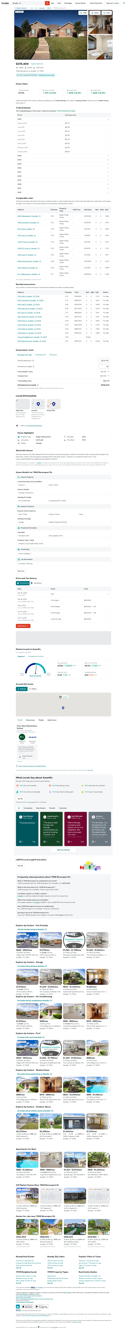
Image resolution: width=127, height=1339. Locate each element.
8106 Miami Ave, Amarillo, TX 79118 (30, 308)
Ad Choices (103, 1314)
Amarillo (42, 8)
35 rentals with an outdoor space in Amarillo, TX (35, 1111)
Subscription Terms (82, 1314)
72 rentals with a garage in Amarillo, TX (32, 966)
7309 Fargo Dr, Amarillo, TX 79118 (29, 333)
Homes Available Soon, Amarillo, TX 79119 (32, 337)
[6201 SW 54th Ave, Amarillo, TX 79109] (98, 1011)
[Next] (109, 945)
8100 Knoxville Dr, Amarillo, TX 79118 (30, 300)
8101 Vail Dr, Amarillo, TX (26, 229)
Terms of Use (72, 1314)
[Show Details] (108, 119)
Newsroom (55, 1314)
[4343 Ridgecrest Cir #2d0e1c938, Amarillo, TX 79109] (51, 1011)
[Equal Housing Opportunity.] (38, 1327)
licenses (68, 1292)
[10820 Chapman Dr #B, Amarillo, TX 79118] (74, 1121)
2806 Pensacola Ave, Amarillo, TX (29, 261)
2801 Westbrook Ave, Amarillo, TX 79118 (32, 341)
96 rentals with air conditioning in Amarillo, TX (34, 1000)
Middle (41, 720)
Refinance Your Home (46, 75)
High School (51, 720)
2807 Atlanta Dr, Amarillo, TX (28, 268)
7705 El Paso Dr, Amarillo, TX (28, 242)
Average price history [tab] (35, 656)
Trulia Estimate (25, 111)
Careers (49, 1314)
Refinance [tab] (53, 355)
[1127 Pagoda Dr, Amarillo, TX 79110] (51, 1196)
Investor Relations (63, 1314)
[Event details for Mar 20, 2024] (108, 594)
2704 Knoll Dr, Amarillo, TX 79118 (29, 325)
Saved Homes (80, 3)
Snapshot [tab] (21, 656)
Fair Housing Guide (41, 1314)
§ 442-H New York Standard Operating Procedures (29, 1295)
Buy (52, 3)
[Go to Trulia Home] (6, 3)
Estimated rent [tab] (40, 355)
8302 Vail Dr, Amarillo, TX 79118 (29, 304)
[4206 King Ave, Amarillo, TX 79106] (27, 1196)
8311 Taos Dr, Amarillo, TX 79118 (29, 313)
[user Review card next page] (111, 829)
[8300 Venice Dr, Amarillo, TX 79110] (98, 977)
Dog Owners (41, 808)
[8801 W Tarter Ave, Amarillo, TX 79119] (74, 940)
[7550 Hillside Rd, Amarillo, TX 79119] (98, 940)
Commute (63, 808)
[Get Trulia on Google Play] (41, 1307)
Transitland (40, 1287)
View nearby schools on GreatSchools (32, 766)
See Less (22, 571)
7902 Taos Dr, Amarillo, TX (27, 255)
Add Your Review (63, 850)
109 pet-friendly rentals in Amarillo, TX (32, 929)
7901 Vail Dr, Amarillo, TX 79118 (28, 296)
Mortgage (68, 3)
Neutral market (35, 676)
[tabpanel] (63, 374)
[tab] (23, 583)
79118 (49, 8)
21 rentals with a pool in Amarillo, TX (30, 1037)
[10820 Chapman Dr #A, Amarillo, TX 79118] (98, 1121)
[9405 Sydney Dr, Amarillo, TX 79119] (27, 1121)
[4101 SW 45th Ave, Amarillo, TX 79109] (98, 1085)
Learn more (90, 770)
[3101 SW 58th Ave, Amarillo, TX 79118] (75, 1160)
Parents (52, 808)
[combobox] (30, 3)
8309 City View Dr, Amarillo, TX (29, 248)
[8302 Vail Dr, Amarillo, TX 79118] (27, 1227)
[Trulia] (18, 1307)
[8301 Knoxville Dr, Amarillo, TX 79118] (51, 1121)
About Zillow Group (30, 1314)
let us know (78, 1322)
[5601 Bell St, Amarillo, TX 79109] (99, 1160)
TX (36, 8)
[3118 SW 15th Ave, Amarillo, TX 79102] (27, 940)
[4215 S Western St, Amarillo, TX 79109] (74, 1011)
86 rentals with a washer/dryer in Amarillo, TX (34, 1074)
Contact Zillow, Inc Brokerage (24, 1302)
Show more (22, 626)
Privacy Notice (95, 1314)
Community (28, 808)
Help (89, 1314)
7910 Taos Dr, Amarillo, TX (27, 235)
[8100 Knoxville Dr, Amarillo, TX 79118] (51, 1227)
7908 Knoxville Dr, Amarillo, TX (28, 222)
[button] (47, 3)
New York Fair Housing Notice (23, 1297)
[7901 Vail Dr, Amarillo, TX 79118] (99, 1227)
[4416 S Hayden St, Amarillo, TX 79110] (75, 1196)
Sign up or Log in (112, 3)
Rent (59, 3)
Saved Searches (96, 3)
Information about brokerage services (28, 1299)
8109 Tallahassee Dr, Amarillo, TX (29, 216)
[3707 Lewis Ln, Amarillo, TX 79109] (99, 1196)
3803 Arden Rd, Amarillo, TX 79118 (30, 317)
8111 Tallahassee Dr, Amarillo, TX (29, 274)
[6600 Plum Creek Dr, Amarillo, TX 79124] (74, 977)
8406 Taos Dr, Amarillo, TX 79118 (29, 321)
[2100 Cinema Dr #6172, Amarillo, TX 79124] (51, 940)
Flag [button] (33, 841)
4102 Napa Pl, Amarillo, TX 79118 (29, 329)
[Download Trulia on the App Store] (27, 1307)
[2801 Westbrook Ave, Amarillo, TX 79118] (75, 1227)
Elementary (30, 720)
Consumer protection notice (46, 1299)
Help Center (55, 1327)
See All (21, 799)
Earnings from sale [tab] (25, 355)
